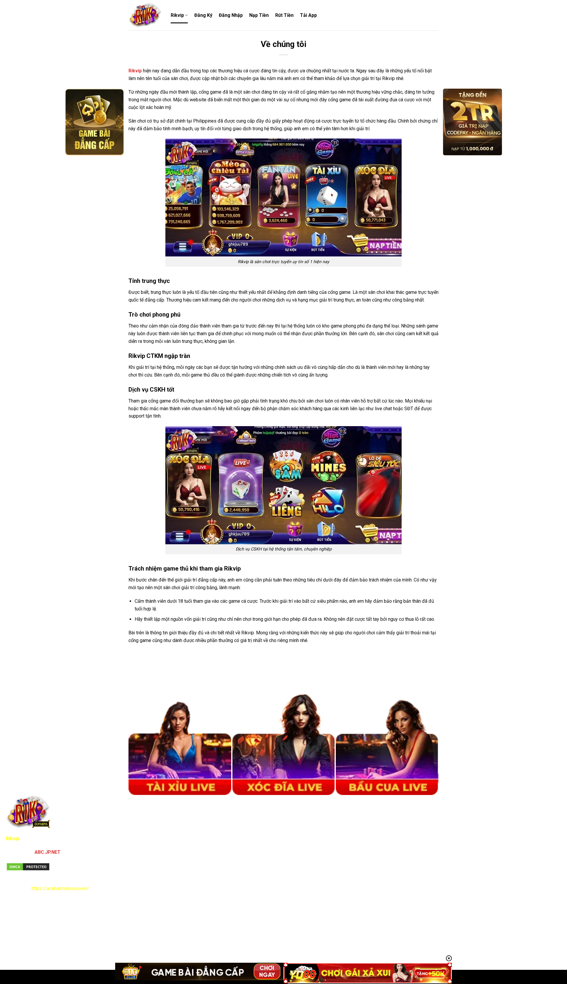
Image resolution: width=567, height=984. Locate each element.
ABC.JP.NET (48, 852)
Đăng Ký (203, 15)
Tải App (308, 15)
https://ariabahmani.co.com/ (60, 888)
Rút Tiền (284, 15)
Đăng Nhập (231, 15)
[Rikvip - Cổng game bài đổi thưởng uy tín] (145, 15)
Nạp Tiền (259, 15)
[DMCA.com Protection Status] (28, 866)
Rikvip (177, 15)
